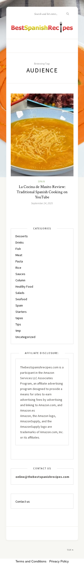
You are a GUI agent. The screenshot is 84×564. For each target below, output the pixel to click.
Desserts (21, 236)
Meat (18, 255)
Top (69, 549)
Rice (18, 268)
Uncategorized (25, 337)
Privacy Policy (59, 561)
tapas (19, 318)
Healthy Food (24, 286)
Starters (21, 312)
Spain (41, 181)
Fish (18, 249)
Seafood (21, 299)
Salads (19, 293)
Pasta (19, 261)
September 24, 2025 (42, 203)
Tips (18, 324)
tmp (18, 331)
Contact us (22, 501)
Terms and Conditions (30, 561)
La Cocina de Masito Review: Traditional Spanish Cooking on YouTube (42, 192)
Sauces (20, 274)
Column (20, 280)
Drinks (19, 242)
